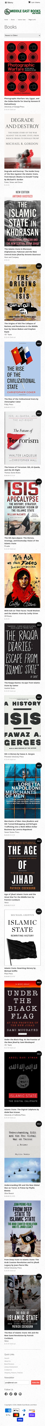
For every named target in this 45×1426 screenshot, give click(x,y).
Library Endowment (11, 1367)
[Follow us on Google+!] (16, 1395)
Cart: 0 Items (35, 2)
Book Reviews (9, 1364)
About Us (7, 1361)
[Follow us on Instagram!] (20, 1395)
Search (6, 1358)
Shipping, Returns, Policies (13, 1373)
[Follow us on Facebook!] (6, 1395)
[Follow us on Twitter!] (11, 1395)
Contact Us (8, 1370)
